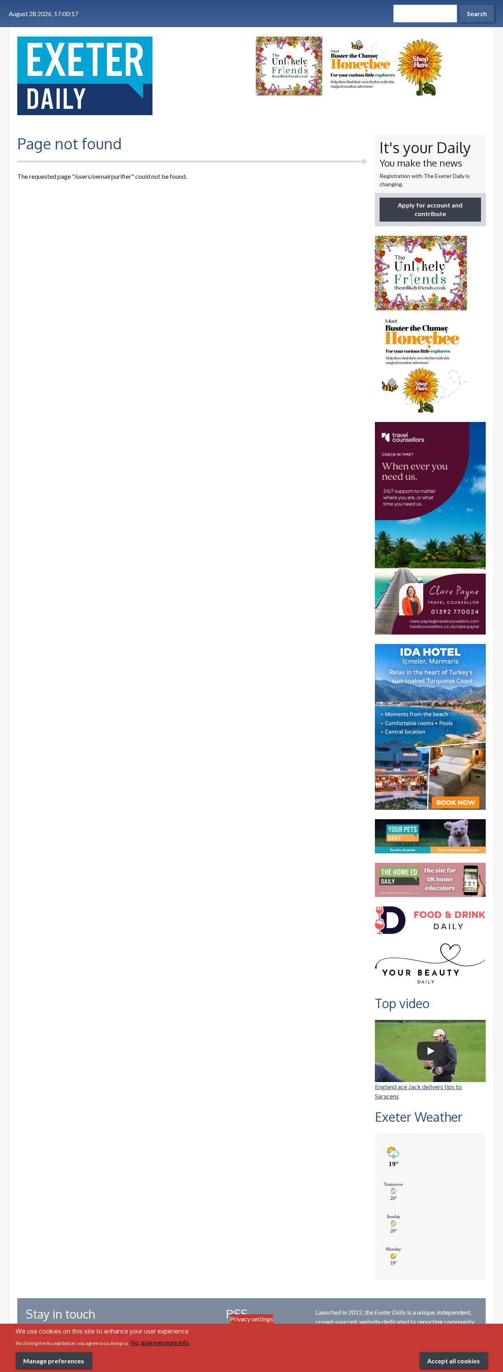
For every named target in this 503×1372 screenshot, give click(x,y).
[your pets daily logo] (430, 836)
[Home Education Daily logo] (430, 880)
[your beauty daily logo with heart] (430, 965)
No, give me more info (159, 1342)
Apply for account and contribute (430, 209)
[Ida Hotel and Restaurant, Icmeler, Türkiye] (430, 727)
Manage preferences (53, 1360)
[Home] (132, 76)
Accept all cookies (453, 1360)
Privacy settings (251, 1318)
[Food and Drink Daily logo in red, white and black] (430, 920)
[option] (371, 66)
